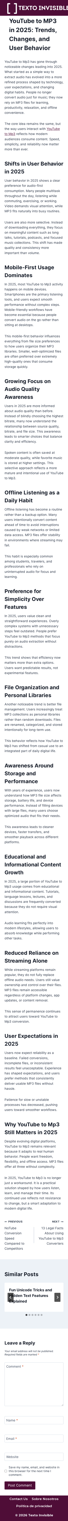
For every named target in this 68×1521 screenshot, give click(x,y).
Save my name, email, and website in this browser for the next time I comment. (34, 1471)
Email (11, 1439)
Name (12, 1420)
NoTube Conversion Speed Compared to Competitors (14, 1235)
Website (12, 1457)
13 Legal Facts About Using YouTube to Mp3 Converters (51, 1232)
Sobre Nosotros (45, 1499)
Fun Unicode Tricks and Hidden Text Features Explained (30, 1296)
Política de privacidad (34, 1506)
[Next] (57, 1297)
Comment (15, 1366)
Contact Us (18, 1499)
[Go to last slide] (11, 1297)
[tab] (26, 1315)
